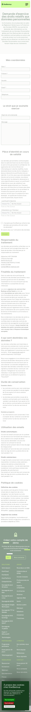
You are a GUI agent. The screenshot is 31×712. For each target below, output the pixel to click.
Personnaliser (9, 706)
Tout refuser (9, 703)
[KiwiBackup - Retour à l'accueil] (8, 4)
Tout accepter (9, 700)
